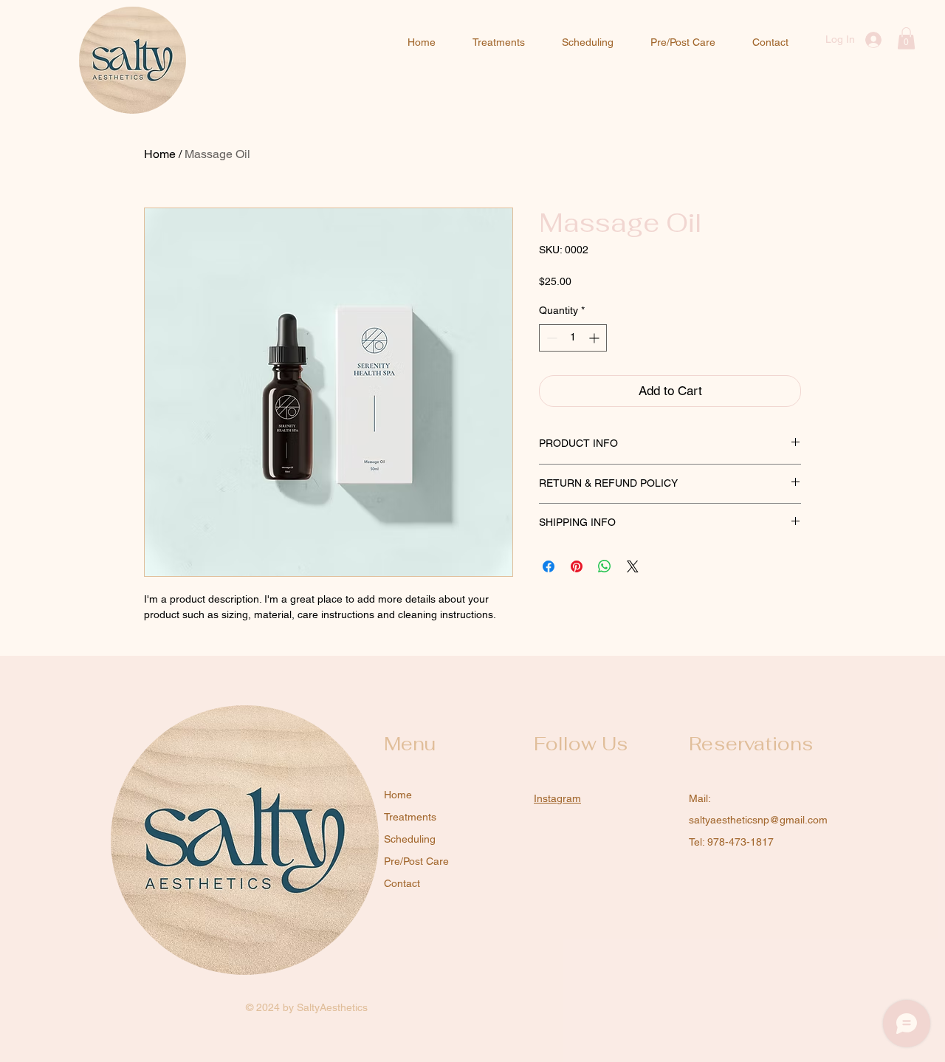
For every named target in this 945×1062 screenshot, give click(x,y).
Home (160, 154)
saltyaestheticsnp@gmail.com (758, 820)
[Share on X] (633, 566)
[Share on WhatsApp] (605, 566)
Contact (402, 883)
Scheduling (410, 839)
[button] (906, 38)
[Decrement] (550, 338)
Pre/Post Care (416, 861)
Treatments (410, 817)
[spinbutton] (573, 338)
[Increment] (595, 338)
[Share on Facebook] (548, 566)
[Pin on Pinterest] (576, 566)
